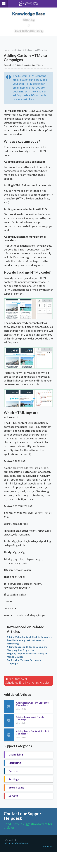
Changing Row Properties (20, 650)
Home (6, 50)
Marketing (16, 50)
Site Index (47, 846)
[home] (28, 4)
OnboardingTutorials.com (16, 843)
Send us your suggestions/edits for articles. (28, 825)
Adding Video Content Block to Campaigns (29, 637)
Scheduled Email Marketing (35, 50)
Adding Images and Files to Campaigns (27, 646)
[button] (4, 4)
